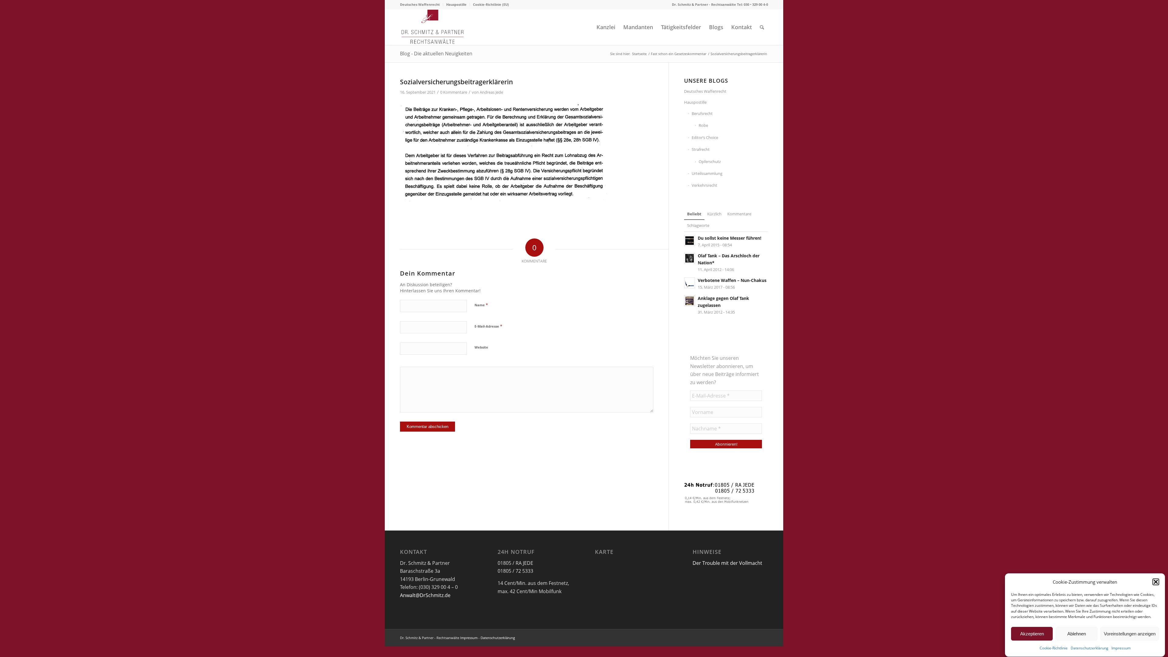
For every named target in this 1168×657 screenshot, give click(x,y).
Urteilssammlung (707, 173)
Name (481, 305)
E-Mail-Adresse (488, 326)
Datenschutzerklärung (1089, 648)
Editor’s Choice (705, 137)
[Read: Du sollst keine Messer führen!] (689, 240)
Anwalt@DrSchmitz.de (425, 595)
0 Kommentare (453, 92)
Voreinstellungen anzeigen (1130, 633)
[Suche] (762, 27)
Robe (703, 125)
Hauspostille (456, 4)
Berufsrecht (702, 113)
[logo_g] (432, 27)
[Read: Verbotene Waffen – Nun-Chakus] (689, 282)
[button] (1156, 582)
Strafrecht (701, 149)
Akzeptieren (1032, 633)
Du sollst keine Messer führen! (729, 238)
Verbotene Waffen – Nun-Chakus (732, 280)
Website (481, 347)
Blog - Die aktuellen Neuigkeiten (436, 53)
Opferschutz (710, 161)
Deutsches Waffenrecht (420, 4)
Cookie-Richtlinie (1054, 648)
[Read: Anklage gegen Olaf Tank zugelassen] (689, 300)
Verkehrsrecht (704, 185)
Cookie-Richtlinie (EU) (491, 4)
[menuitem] (421, 4)
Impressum (1121, 648)
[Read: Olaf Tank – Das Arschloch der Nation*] (689, 258)
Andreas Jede (491, 92)
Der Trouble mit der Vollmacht (727, 563)
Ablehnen (1076, 633)
